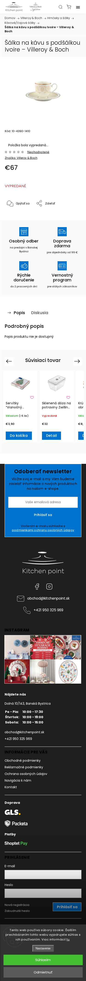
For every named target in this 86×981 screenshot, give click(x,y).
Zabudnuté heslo (17, 911)
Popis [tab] (19, 312)
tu (68, 939)
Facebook (36, 586)
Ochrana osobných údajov (26, 774)
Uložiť (15, 218)
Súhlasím (43, 959)
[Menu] (78, 6)
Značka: (21, 158)
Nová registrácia (17, 905)
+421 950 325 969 (48, 610)
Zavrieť (70, 215)
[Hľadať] (60, 6)
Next (78, 361)
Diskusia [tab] (39, 312)
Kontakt (11, 787)
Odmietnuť (43, 972)
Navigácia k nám (18, 780)
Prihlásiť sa (43, 515)
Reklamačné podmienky (24, 767)
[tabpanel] (20, 406)
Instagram (49, 586)
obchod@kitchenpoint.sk (48, 598)
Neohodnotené (38, 152)
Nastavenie (43, 948)
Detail (51, 435)
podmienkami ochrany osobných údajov (43, 530)
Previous (9, 361)
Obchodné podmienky (23, 760)
